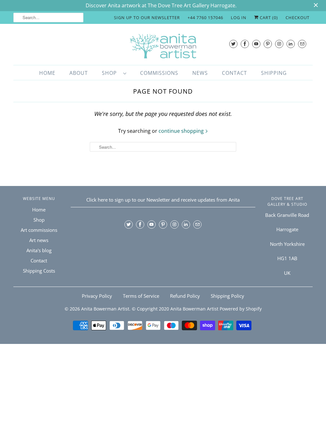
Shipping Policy (227, 296)
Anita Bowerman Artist (105, 309)
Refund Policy (185, 296)
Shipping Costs (39, 270)
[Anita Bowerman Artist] (163, 46)
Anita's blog (39, 250)
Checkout (297, 17)
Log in (238, 17)
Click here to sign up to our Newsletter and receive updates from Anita (163, 199)
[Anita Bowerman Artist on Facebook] (245, 44)
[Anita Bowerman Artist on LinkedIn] (291, 44)
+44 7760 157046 (205, 17)
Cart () (268, 17)
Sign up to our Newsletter (147, 17)
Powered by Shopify (241, 309)
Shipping (274, 72)
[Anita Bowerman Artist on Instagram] (279, 44)
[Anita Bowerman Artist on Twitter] (233, 44)
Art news (38, 240)
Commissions (159, 72)
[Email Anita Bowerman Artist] (302, 44)
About (78, 72)
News (200, 72)
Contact (234, 72)
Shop (111, 72)
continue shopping (182, 130)
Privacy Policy (97, 296)
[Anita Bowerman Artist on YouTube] (256, 44)
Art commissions (39, 230)
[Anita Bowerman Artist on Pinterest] (268, 44)
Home (47, 72)
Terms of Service (141, 296)
